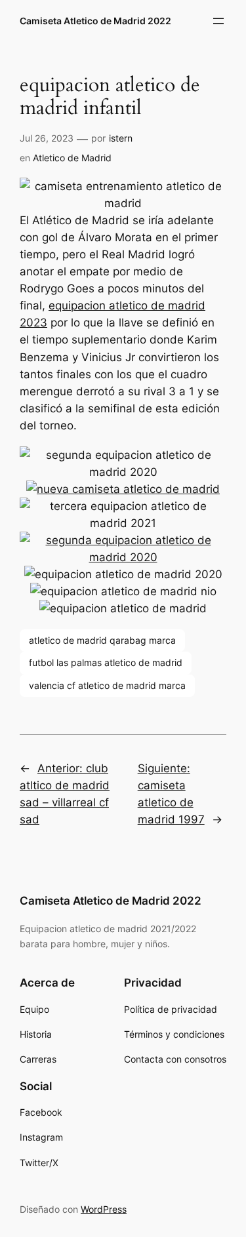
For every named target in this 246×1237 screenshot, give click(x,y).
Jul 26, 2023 (46, 138)
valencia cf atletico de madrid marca (107, 685)
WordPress (104, 1209)
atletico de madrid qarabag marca (102, 640)
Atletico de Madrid (72, 157)
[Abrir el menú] (218, 21)
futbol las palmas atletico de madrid (105, 662)
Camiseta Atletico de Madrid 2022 (95, 20)
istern (121, 138)
